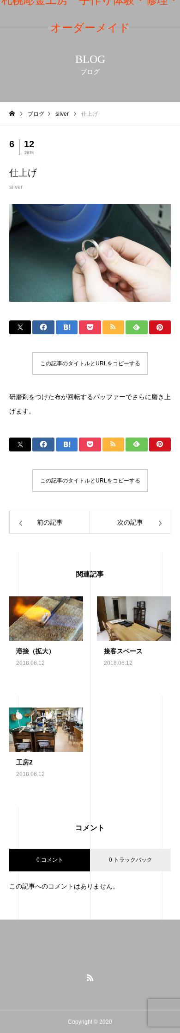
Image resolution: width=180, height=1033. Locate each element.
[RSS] (90, 977)
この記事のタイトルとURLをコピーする (90, 363)
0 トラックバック (130, 860)
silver (16, 187)
